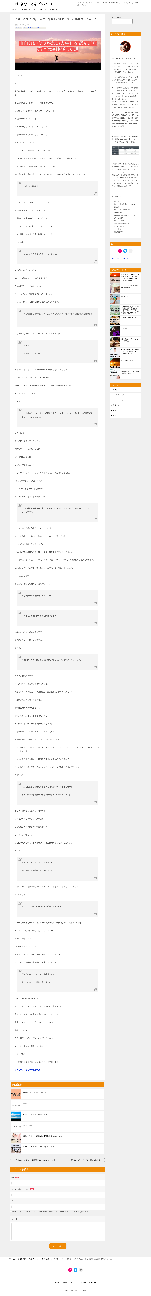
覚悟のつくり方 (28, 1103)
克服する (124, 328)
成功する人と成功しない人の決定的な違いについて (38, 1147)
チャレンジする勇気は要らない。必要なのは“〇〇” (130, 286)
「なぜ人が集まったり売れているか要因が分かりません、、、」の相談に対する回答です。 (35, 1160)
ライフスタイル (40, 28)
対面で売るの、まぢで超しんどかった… (35, 1092)
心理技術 (116, 405)
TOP (23, 1259)
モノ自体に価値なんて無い (129, 317)
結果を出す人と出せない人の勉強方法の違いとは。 (130, 372)
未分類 (115, 410)
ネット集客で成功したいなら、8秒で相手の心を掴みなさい (85, 1160)
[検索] (136, 21)
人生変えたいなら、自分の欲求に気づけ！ (36, 1114)
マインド (18, 28)
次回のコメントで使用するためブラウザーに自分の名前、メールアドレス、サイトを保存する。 (51, 1212)
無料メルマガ (25, 9)
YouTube (43, 9)
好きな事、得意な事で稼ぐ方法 (27, 1070)
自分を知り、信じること (128, 360)
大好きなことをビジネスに (32, 4)
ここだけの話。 (28, 1125)
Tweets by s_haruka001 (120, 258)
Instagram (53, 9)
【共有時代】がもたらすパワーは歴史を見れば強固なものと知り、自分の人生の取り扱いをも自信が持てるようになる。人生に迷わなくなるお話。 (130, 310)
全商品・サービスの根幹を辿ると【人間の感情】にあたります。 (43, 1136)
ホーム (13, 9)
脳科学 (115, 415)
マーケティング (28, 28)
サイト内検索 (116, 17)
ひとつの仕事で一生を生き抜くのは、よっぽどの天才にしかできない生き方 (130, 352)
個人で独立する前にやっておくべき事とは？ (130, 340)
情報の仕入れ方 (126, 296)
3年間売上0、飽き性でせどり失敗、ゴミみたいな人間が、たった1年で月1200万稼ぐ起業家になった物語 (130, 278)
